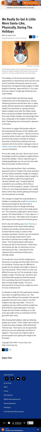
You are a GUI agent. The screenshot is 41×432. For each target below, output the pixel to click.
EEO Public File (8, 395)
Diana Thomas (29, 224)
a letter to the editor (9, 147)
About (6, 387)
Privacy (6, 391)
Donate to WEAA (32, 3)
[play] (3, 430)
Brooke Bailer (30, 201)
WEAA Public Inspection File (12, 399)
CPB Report (7, 407)
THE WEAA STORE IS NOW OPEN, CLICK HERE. (20, 8)
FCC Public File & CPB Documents (14, 411)
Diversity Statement (10, 403)
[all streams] (38, 429)
